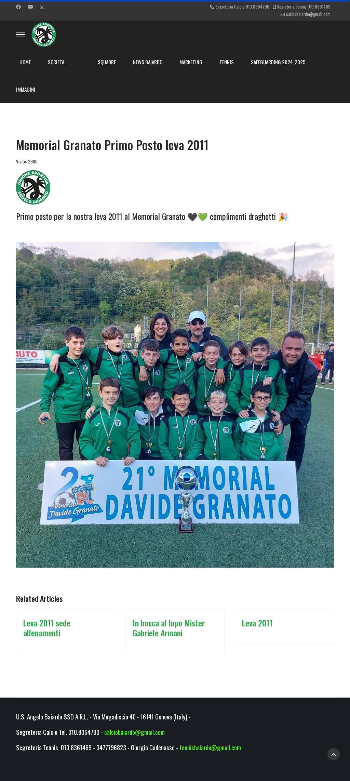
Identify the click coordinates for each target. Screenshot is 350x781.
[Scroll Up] (333, 754)
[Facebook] (18, 6)
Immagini (25, 89)
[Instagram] (42, 6)
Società (56, 62)
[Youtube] (30, 6)
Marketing (190, 62)
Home (25, 62)
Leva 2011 (257, 623)
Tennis (226, 62)
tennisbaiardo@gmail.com (210, 747)
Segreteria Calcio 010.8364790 (242, 6)
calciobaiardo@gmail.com (308, 14)
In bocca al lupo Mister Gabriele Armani (169, 627)
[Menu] (20, 34)
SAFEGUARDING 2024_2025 (278, 62)
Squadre (107, 62)
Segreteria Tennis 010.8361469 (304, 6)
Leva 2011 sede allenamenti (46, 627)
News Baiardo (147, 62)
